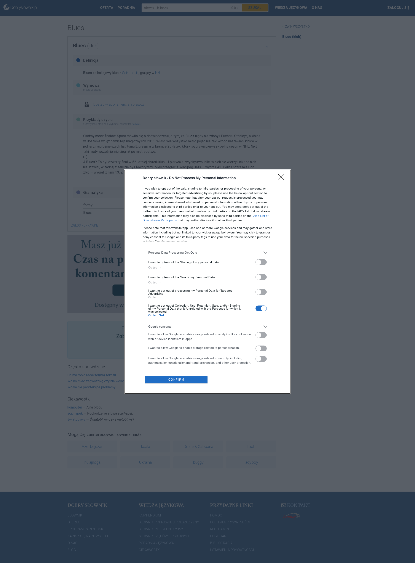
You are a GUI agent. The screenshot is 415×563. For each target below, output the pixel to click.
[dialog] (207, 281)
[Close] (282, 178)
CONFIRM (176, 379)
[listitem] (207, 252)
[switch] (261, 262)
